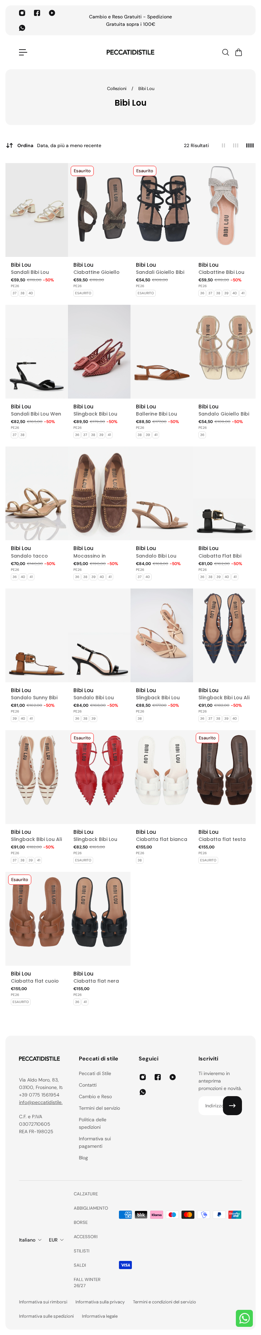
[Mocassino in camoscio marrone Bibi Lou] (99, 493)
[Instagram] (22, 12)
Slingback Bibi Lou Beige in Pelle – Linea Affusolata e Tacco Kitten (161, 698)
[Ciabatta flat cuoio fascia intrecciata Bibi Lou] (36, 919)
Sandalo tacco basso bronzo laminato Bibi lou (31, 556)
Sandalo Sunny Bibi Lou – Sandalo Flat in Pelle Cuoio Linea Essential (36, 698)
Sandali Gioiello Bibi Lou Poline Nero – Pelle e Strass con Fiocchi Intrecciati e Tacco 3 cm (160, 272)
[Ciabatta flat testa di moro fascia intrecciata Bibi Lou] (224, 777)
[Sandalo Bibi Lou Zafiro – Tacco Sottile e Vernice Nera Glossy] (99, 635)
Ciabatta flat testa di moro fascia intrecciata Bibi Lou (222, 839)
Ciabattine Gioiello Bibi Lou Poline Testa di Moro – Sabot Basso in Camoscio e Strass (98, 272)
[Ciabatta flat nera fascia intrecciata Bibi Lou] (99, 919)
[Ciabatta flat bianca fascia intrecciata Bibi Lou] (161, 777)
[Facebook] (37, 12)
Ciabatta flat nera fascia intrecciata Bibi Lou (96, 981)
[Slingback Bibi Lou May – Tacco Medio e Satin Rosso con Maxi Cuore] (99, 777)
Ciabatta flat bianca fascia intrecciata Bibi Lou (161, 839)
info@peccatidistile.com (45, 1102)
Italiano (27, 1240)
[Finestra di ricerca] (225, 52)
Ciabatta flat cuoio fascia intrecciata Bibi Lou (35, 981)
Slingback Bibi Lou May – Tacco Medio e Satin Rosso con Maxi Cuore (97, 839)
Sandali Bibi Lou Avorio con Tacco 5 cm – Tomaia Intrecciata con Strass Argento (35, 272)
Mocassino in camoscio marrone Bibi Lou (97, 556)
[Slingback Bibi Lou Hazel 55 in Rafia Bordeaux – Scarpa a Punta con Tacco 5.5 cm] (99, 352)
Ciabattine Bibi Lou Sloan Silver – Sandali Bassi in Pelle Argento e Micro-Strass (223, 272)
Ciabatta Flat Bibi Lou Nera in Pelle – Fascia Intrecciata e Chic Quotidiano (223, 556)
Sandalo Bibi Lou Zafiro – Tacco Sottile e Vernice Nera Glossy (93, 698)
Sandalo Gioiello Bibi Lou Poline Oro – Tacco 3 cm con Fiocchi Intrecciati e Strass (223, 414)
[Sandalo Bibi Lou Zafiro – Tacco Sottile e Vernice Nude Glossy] (161, 493)
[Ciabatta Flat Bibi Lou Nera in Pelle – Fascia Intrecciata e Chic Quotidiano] (224, 493)
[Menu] (23, 52)
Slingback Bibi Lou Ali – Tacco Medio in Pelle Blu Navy (223, 698)
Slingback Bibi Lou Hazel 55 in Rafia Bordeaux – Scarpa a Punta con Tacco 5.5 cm (97, 414)
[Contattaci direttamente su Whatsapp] (244, 1318)
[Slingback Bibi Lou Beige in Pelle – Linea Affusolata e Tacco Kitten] (161, 635)
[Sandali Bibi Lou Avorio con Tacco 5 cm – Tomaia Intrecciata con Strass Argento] (36, 210)
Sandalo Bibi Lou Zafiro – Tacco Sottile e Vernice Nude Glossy (156, 556)
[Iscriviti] (232, 1105)
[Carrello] (238, 52)
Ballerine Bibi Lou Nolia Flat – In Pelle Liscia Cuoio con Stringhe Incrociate (159, 414)
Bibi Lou (146, 88)
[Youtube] (52, 12)
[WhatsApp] (22, 27)
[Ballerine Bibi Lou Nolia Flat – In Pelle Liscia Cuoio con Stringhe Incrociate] (161, 352)
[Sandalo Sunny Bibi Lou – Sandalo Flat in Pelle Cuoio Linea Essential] (36, 635)
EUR (53, 1240)
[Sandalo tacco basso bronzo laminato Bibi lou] (36, 493)
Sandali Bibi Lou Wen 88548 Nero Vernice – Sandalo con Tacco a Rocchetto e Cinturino (36, 414)
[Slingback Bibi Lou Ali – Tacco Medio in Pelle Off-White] (36, 777)
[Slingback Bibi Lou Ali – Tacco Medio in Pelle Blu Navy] (224, 635)
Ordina (59, 145)
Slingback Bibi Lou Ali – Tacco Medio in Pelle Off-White (36, 839)
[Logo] (130, 52)
